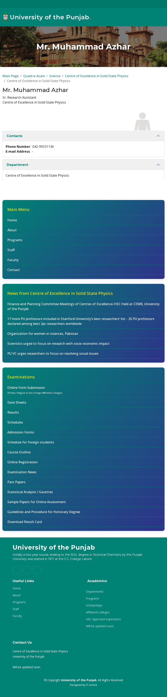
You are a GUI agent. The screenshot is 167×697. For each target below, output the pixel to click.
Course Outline (19, 452)
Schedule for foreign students (30, 442)
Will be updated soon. (100, 626)
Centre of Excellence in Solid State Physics (96, 76)
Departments (94, 591)
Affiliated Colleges (98, 612)
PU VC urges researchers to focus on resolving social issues (52, 353)
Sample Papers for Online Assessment (36, 502)
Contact (13, 270)
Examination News (21, 472)
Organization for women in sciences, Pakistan (42, 333)
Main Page (10, 76)
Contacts (14, 136)
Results (13, 412)
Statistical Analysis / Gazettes (30, 492)
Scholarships (94, 605)
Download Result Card (24, 522)
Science (54, 76)
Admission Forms (20, 432)
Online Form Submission (34, 389)
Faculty (13, 260)
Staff (11, 250)
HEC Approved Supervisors (103, 619)
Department (17, 165)
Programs (14, 240)
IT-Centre (91, 685)
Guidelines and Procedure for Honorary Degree (43, 512)
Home (12, 220)
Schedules (15, 422)
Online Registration (22, 462)
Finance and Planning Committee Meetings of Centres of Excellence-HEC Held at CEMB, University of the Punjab (83, 306)
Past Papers (16, 482)
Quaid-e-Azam (34, 76)
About (12, 230)
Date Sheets (16, 402)
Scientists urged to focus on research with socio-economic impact (58, 343)
